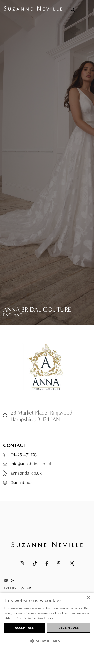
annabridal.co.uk (26, 473)
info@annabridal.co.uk (31, 463)
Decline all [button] (68, 628)
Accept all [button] (24, 628)
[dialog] (47, 621)
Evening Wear (17, 588)
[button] (47, 641)
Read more (45, 618)
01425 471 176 (24, 455)
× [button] (88, 598)
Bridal (10, 580)
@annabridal (22, 482)
